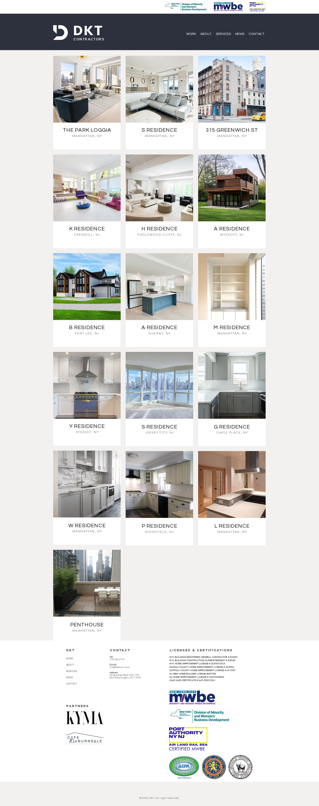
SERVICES (71, 671)
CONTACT (71, 684)
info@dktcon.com (120, 667)
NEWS (69, 677)
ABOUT (70, 665)
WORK (69, 658)
